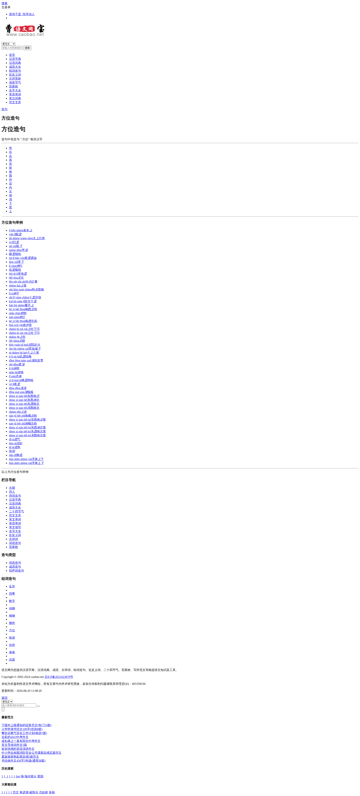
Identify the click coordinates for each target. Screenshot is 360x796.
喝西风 (23, 309)
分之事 (23, 281)
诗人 (12, 491)
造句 (5, 109)
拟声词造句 (16, 570)
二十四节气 (16, 511)
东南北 (24, 403)
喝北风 (23, 321)
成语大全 (15, 66)
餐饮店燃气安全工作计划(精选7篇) (24, 733)
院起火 (24, 344)
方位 (12, 630)
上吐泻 (24, 332)
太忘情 (27, 238)
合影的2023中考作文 (15, 737)
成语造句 (15, 566)
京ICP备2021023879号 (58, 676)
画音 (20, 325)
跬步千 (23, 301)
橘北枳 (23, 423)
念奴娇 (43, 792)
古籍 (12, 487)
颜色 (12, 623)
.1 (7, 776)
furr (18, 776)
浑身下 (26, 459)
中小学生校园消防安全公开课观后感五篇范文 (32, 752)
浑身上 (26, 463)
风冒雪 (26, 360)
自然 (12, 645)
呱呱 (21, 392)
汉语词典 (15, 62)
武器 (12, 659)
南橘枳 (23, 415)
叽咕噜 (20, 356)
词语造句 (15, 543)
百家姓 (13, 86)
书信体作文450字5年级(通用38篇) (23, 760)
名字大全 (15, 90)
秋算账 (26, 289)
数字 (12, 601)
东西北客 (27, 427)
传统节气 (15, 82)
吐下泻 (24, 328)
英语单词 (15, 94)
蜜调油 (23, 258)
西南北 (24, 407)
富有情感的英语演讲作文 (18, 748)
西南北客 (27, 435)
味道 (12, 637)
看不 (21, 305)
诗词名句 (15, 495)
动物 (12, 608)
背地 (18, 273)
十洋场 (25, 297)
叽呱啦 (15, 269)
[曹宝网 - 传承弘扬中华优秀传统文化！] (28, 34)
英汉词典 (15, 98)
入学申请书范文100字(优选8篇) (22, 729)
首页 (12, 55)
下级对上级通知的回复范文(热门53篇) (26, 725)
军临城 (25, 348)
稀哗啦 (21, 380)
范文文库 (15, 102)
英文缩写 (15, 527)
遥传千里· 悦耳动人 (22, 14)
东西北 (24, 399)
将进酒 (24, 792)
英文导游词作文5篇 (14, 744)
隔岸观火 (31, 776)
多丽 (52, 792)
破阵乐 (33, 792)
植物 (12, 615)
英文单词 (15, 519)
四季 (12, 593)
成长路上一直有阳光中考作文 (21, 740)
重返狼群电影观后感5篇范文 (20, 756)
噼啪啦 (15, 254)
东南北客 (27, 431)
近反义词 (15, 74)
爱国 (40, 776)
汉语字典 (15, 58)
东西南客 (27, 419)
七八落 (24, 352)
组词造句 (15, 70)
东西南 (24, 396)
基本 (20, 230)
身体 (12, 652)
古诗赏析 (15, 78)
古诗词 (13, 539)
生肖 (12, 586)
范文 (16, 792)
